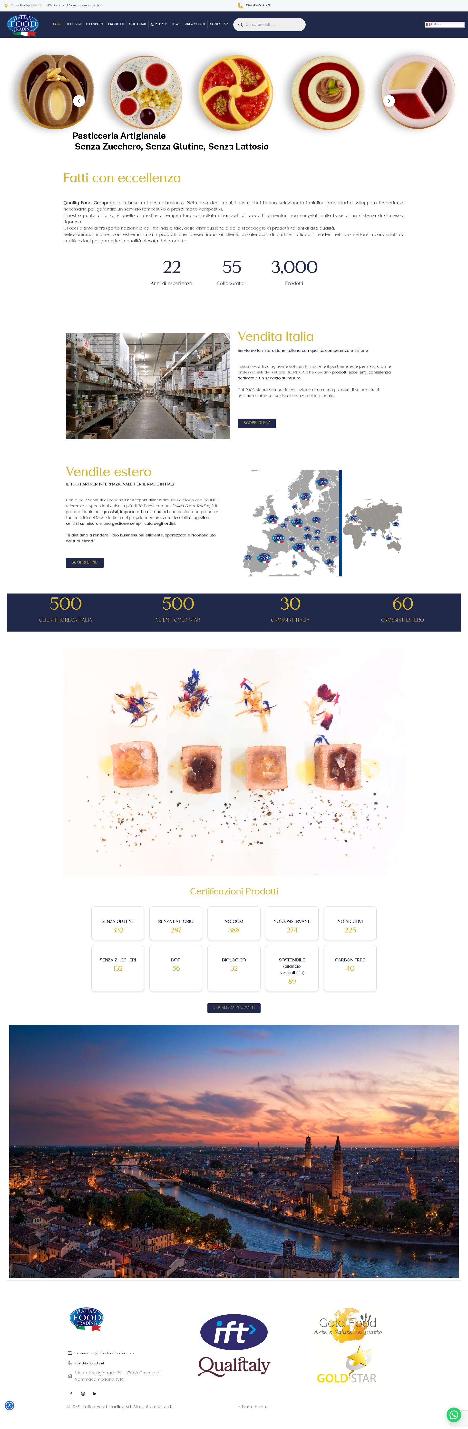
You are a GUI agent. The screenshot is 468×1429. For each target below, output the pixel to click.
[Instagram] (83, 1393)
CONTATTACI (219, 25)
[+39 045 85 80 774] (240, 6)
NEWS (176, 25)
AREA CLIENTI (195, 25)
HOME (57, 25)
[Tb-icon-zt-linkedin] (94, 1393)
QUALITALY (159, 25)
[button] (454, 1415)
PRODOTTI (116, 25)
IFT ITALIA (74, 25)
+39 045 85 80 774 (258, 6)
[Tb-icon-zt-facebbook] (71, 1393)
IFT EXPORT (94, 25)
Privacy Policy (253, 1407)
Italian (435, 25)
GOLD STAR (137, 25)
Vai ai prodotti (367, 143)
